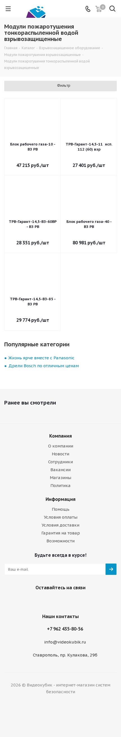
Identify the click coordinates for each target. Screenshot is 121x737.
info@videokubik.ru (65, 642)
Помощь (61, 509)
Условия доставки (60, 525)
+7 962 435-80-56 (65, 629)
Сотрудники (60, 461)
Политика (60, 485)
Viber (52, 600)
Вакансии (60, 469)
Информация (60, 499)
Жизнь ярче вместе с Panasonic (41, 357)
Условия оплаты (60, 517)
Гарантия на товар (60, 533)
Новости (60, 453)
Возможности (60, 540)
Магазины (60, 477)
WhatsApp (66, 600)
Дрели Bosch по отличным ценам (43, 365)
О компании (60, 446)
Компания (60, 436)
